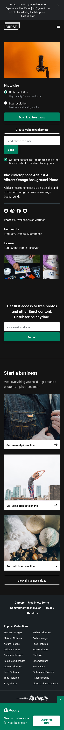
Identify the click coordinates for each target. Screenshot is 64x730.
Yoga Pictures (11, 677)
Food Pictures (40, 643)
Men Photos (39, 666)
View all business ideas (32, 580)
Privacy (49, 607)
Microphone (34, 233)
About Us (32, 612)
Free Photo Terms (38, 602)
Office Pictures (12, 649)
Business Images (13, 632)
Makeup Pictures (13, 638)
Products (9, 233)
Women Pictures (13, 666)
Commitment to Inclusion (25, 607)
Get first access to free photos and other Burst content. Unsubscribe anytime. (34, 161)
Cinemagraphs (40, 660)
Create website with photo (32, 129)
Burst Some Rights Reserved (21, 247)
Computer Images (13, 655)
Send (11, 149)
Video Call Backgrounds (46, 683)
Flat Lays (37, 655)
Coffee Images (40, 638)
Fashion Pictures (42, 632)
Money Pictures (41, 649)
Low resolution (18, 103)
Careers (20, 602)
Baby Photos (10, 683)
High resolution (18, 92)
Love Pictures (11, 672)
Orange (21, 233)
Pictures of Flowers (43, 672)
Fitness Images (41, 677)
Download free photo (32, 117)
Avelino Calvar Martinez (31, 219)
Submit (32, 337)
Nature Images (12, 643)
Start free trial (47, 721)
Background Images (14, 660)
